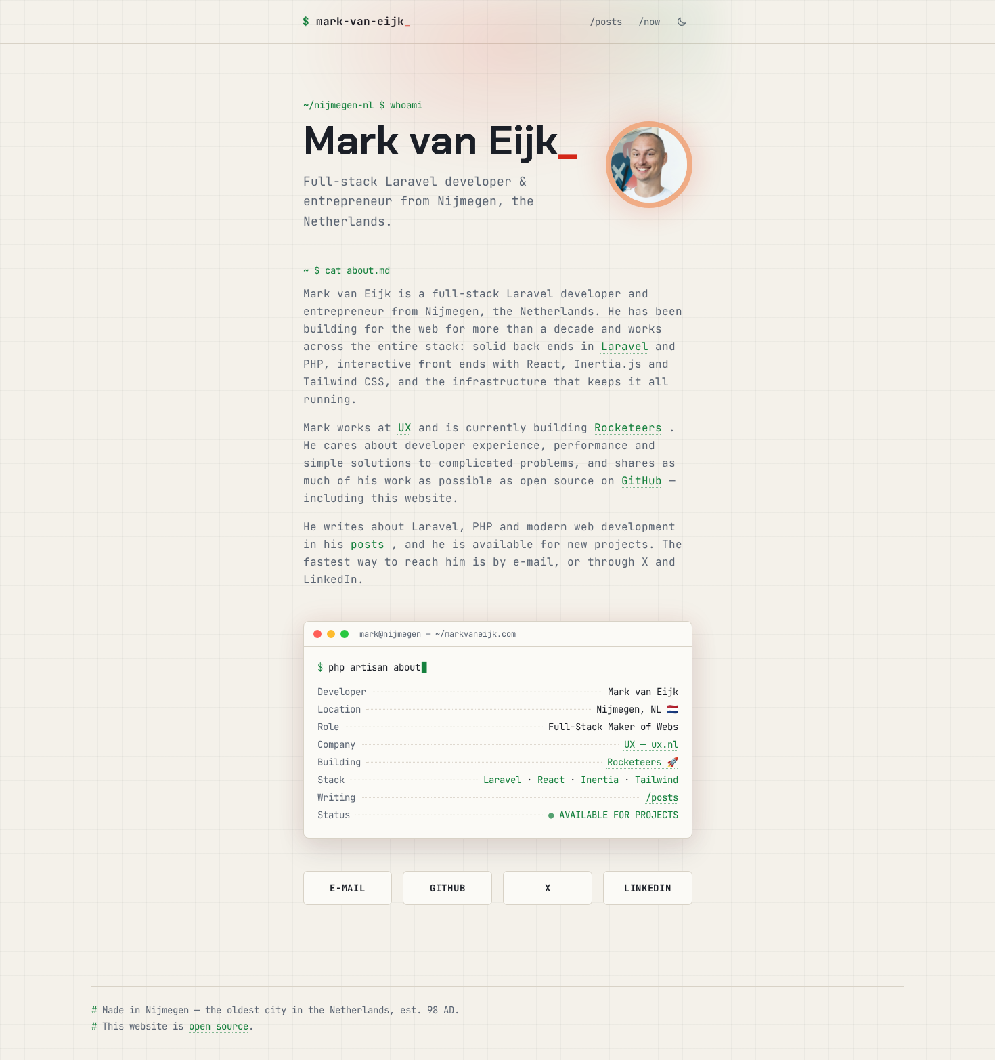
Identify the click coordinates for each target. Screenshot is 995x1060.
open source (218, 1026)
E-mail (347, 888)
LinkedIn (647, 888)
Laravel (624, 346)
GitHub (641, 480)
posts (367, 544)
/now (649, 22)
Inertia (600, 779)
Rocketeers (628, 428)
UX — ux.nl (651, 744)
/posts (606, 22)
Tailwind (656, 779)
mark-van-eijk (357, 21)
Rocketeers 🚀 (642, 762)
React (551, 779)
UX (405, 428)
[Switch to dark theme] (681, 21)
